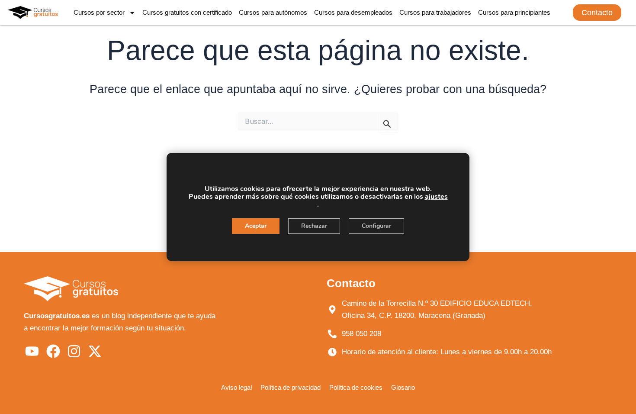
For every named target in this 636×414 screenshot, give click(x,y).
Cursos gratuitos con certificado (187, 12)
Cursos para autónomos (273, 12)
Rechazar (314, 226)
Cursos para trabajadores (435, 12)
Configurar (376, 226)
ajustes (436, 197)
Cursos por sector (99, 12)
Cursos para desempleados (353, 12)
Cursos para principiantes (514, 12)
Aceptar (256, 226)
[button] (597, 12)
